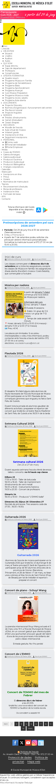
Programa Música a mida (17, 95)
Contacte (6, 199)
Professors (10, 71)
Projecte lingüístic (13, 112)
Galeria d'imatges (11, 154)
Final (30, 728)
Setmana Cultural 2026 (19, 423)
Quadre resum (12, 78)
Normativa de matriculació (15, 181)
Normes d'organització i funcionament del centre (28, 108)
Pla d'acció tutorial (13, 110)
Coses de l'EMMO (11, 152)
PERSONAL (9, 140)
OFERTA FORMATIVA (13, 75)
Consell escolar (12, 73)
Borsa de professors (12, 189)
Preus (6, 177)
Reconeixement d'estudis (15, 186)
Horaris (6, 179)
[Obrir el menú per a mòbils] (1, 20)
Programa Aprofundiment (17, 88)
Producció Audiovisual (13, 162)
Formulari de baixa (12, 194)
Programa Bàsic (12, 85)
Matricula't (7, 172)
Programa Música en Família (18, 80)
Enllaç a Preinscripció (14, 235)
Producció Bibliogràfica (14, 164)
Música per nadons (17, 285)
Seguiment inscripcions (16, 137)
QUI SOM (7, 63)
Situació (8, 53)
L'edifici (8, 56)
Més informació (7, 782)
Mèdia (4, 149)
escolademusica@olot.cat (27, 343)
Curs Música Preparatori (16, 93)
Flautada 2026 (14, 353)
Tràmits (5, 184)
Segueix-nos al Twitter (22, 743)
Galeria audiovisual (12, 157)
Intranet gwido (12, 132)
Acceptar (19, 782)
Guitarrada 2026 (15, 516)
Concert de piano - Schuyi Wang (25, 590)
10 (23, 728)
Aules (7, 61)
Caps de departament (15, 68)
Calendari (6, 169)
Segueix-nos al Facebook (15, 743)
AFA (4, 196)
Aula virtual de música (15, 130)
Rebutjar (28, 782)
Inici (6, 724)
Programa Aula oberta (15, 100)
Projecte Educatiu (13, 105)
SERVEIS (7, 115)
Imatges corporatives (13, 167)
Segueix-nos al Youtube (28, 743)
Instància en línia (11, 191)
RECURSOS (9, 125)
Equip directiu (11, 66)
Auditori (8, 58)
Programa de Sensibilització (18, 83)
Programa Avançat (14, 90)
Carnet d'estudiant (13, 120)
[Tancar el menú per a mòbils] (0, 22)
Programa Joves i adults (16, 98)
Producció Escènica (12, 159)
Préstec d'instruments (15, 117)
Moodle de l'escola (13, 127)
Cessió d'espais (12, 122)
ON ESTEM (8, 51)
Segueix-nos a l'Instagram (34, 743)
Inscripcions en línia (14, 135)
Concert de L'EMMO (17, 654)
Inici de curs (13, 257)
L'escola (5, 48)
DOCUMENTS (10, 103)
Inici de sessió (41, 743)
